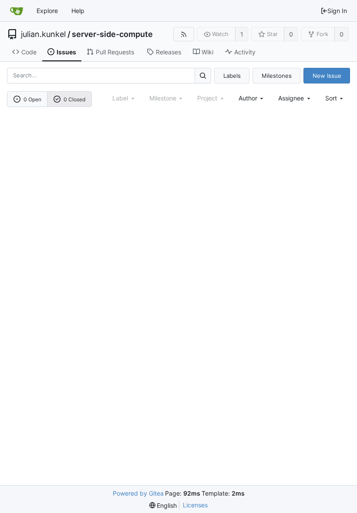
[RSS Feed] (183, 34)
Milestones (277, 75)
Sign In (337, 10)
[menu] (335, 98)
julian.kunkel (43, 34)
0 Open (32, 99)
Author (248, 98)
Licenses (195, 505)
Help (77, 10)
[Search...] (203, 75)
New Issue (327, 75)
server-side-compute (112, 34)
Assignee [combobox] (291, 98)
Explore (47, 10)
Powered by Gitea (138, 493)
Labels (232, 75)
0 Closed (74, 99)
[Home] (16, 11)
